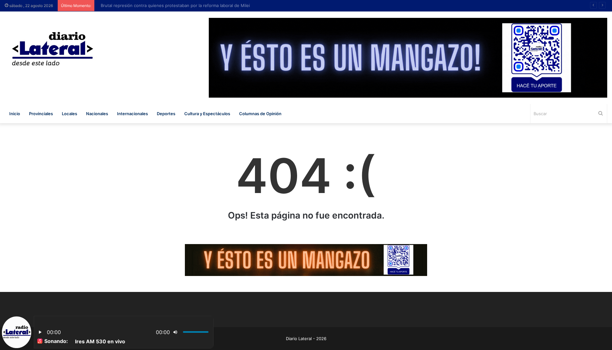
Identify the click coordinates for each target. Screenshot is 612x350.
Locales (69, 113)
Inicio (14, 113)
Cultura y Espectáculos (207, 113)
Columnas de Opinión (260, 113)
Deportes (166, 113)
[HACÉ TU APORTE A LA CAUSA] (306, 259)
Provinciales (41, 113)
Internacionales (132, 113)
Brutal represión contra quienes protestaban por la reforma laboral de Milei (172, 5)
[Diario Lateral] (52, 48)
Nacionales (97, 113)
